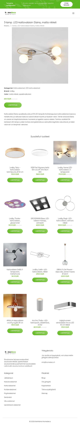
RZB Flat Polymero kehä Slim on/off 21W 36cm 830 (40, 169)
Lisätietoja (12, 105)
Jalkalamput (8, 378)
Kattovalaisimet (19, 88)
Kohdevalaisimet (10, 389)
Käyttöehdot (46, 386)
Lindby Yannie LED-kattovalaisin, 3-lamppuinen (65, 169)
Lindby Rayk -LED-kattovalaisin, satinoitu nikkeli (65, 220)
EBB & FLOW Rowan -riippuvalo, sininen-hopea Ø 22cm (65, 271)
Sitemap (45, 393)
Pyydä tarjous (66, 4)
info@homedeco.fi (48, 362)
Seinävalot (8, 397)
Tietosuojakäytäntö (49, 389)
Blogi (43, 378)
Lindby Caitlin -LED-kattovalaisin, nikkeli (40, 270)
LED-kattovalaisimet (33, 88)
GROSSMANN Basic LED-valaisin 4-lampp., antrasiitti (40, 220)
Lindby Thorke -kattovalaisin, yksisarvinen (15, 220)
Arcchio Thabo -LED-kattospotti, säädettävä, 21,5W (40, 322)
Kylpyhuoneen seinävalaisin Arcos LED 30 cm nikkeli (65, 322)
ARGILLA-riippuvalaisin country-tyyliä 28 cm (15, 321)
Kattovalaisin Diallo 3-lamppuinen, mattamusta (15, 271)
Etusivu (6, 26)
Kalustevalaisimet (10, 382)
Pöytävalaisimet (10, 393)
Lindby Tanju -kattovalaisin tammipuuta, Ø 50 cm (15, 169)
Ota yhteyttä (46, 382)
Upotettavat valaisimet (12, 405)
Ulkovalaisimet (9, 401)
